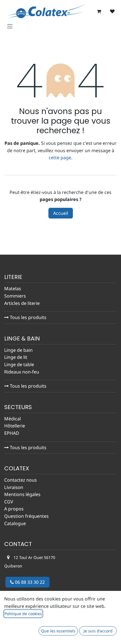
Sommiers (15, 296)
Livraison (13, 487)
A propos (14, 509)
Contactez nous (20, 480)
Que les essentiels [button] (58, 631)
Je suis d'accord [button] (98, 631)
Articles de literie (22, 303)
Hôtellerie (14, 426)
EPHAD (11, 433)
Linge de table (19, 364)
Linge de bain (18, 350)
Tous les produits (27, 317)
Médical (12, 419)
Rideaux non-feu (21, 372)
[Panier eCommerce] (98, 11)
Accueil (60, 213)
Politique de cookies (23, 613)
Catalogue (15, 523)
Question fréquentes (26, 516)
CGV (8, 502)
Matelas (12, 288)
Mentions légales (22, 494)
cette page (60, 157)
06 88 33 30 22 (29, 582)
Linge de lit (15, 357)
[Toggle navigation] (9, 26)
